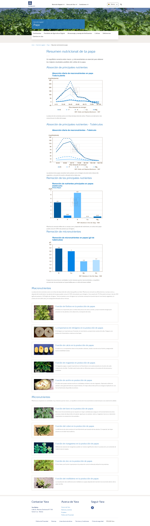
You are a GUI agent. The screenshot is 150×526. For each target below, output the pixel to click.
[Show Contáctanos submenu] (87, 4)
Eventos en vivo (38, 36)
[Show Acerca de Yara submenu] (76, 4)
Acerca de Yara (65, 507)
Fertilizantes (37, 33)
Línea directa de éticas (65, 521)
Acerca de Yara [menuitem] (70, 4)
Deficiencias (107, 33)
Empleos (63, 512)
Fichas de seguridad (97, 521)
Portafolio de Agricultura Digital (54, 33)
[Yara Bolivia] (31, 4)
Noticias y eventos (66, 510)
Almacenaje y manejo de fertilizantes (80, 33)
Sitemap (53, 521)
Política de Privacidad (67, 515)
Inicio (33, 45)
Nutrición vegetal (40, 45)
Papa (48, 45)
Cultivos (97, 33)
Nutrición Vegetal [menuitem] (57, 4)
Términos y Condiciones (82, 521)
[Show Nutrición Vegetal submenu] (63, 4)
